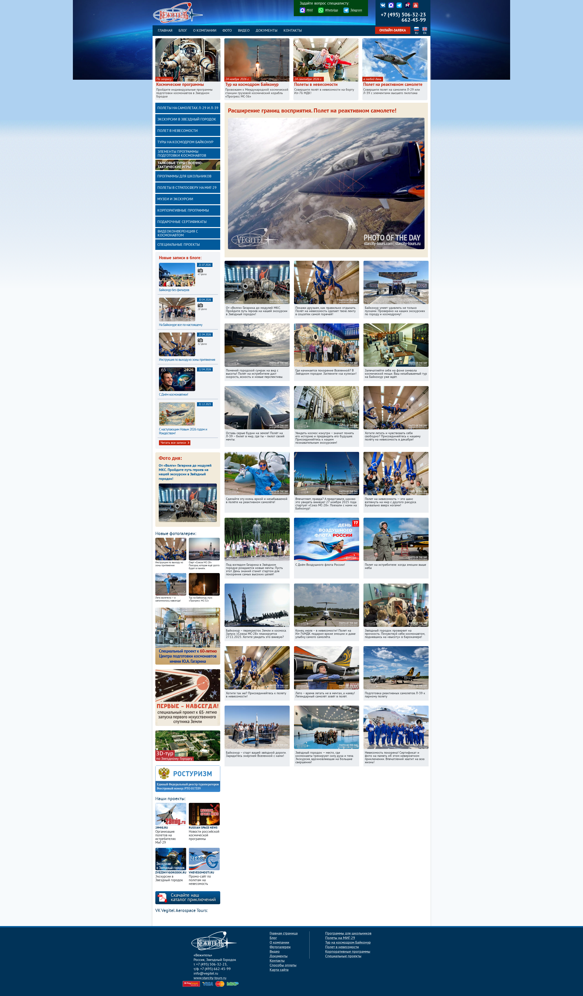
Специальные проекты (178, 245)
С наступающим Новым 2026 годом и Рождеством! (183, 432)
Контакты (293, 30)
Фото (227, 30)
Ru (416, 33)
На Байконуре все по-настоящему (180, 325)
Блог (183, 30)
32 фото (202, 344)
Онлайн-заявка (392, 30)
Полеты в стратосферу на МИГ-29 (187, 188)
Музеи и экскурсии (175, 199)
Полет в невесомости (177, 131)
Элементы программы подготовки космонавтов (182, 154)
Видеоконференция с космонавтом (178, 233)
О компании (204, 30)
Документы (266, 30)
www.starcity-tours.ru (210, 978)
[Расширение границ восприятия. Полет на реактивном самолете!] (326, 250)
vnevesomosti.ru (201, 873)
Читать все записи (173, 443)
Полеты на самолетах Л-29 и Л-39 (187, 108)
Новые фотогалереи (175, 534)
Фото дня (169, 458)
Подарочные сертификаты (182, 222)
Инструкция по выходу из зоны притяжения (187, 360)
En (424, 33)
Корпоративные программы (183, 210)
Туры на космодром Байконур (185, 142)
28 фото (202, 309)
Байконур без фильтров (174, 290)
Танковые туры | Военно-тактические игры (180, 165)
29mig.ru (161, 828)
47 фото (202, 274)
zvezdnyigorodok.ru (170, 873)
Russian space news (203, 828)
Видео (244, 30)
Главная (165, 30)
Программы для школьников (184, 176)
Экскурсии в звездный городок (186, 119)
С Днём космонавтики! (173, 395)
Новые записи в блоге (179, 258)
